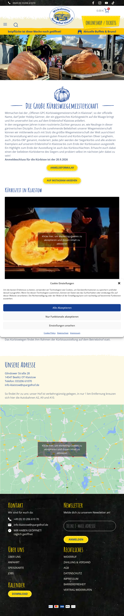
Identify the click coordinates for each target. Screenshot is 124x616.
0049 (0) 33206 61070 (24, 3)
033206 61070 (23, 381)
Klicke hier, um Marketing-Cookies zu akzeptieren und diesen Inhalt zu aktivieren (62, 240)
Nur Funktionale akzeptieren (62, 316)
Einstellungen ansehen (62, 325)
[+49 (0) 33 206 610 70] (9, 519)
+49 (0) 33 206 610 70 (26, 519)
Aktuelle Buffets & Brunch (90, 31)
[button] (119, 283)
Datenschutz (62, 332)
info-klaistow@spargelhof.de (22, 385)
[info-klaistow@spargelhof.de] (9, 525)
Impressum (75, 332)
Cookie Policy (50, 332)
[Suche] (16, 25)
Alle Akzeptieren (62, 307)
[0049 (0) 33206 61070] (9, 3)
